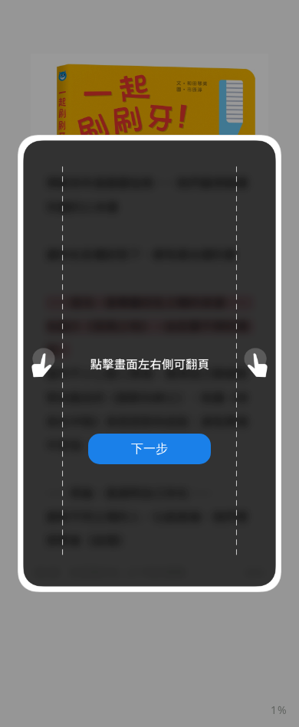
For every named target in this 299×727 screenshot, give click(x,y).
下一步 (149, 448)
